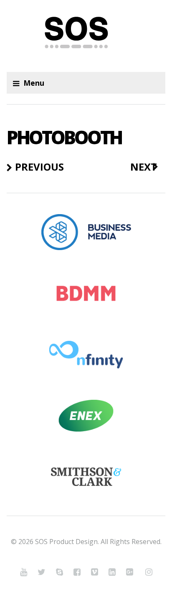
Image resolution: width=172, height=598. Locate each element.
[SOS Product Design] (86, 36)
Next (143, 167)
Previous (39, 167)
